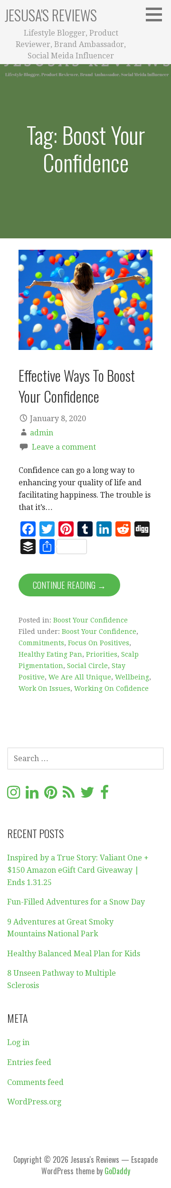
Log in (18, 1042)
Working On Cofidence (111, 688)
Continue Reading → (69, 585)
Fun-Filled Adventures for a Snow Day (76, 901)
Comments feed (35, 1082)
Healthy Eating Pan (50, 654)
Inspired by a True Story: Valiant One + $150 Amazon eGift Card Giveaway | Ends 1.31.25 (78, 869)
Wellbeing (132, 677)
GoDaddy (117, 1171)
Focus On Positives (98, 643)
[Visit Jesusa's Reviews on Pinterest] (50, 795)
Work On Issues (44, 688)
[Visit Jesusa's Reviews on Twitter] (87, 795)
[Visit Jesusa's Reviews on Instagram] (13, 795)
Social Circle (87, 665)
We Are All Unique (79, 677)
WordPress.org (34, 1101)
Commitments (41, 643)
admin (41, 432)
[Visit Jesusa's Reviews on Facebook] (104, 795)
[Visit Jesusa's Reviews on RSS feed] (69, 795)
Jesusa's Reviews (51, 15)
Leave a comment (64, 447)
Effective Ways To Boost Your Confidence (77, 385)
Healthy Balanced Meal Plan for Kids (73, 953)
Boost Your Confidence (90, 620)
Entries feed (29, 1062)
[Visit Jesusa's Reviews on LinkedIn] (32, 795)
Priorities (101, 654)
